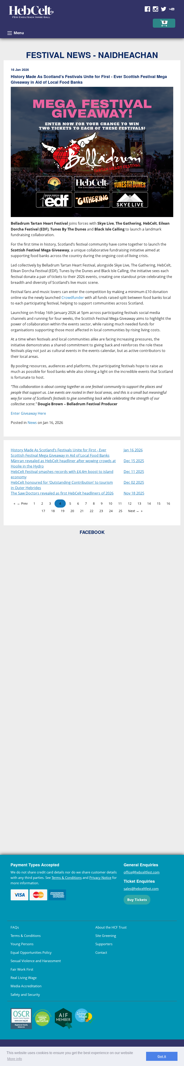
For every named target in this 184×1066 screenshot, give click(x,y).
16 (168, 503)
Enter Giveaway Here (28, 413)
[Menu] (9, 33)
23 (101, 511)
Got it (162, 1056)
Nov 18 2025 (134, 493)
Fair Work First (22, 969)
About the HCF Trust (111, 927)
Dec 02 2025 (134, 482)
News (32, 422)
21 (82, 511)
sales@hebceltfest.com (141, 888)
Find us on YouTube (171, 9)
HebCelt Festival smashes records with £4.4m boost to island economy (62, 474)
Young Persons (22, 944)
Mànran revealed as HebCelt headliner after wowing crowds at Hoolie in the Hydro (63, 463)
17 (43, 511)
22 (91, 511)
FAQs (15, 927)
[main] (92, 250)
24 (111, 511)
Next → (133, 511)
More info (14, 1059)
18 (53, 511)
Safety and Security (25, 994)
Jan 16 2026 (133, 450)
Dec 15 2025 (134, 460)
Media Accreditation (26, 986)
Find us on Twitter (163, 9)
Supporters (103, 944)
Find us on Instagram (155, 9)
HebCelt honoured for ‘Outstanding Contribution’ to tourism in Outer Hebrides (62, 485)
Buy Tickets (137, 899)
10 (110, 503)
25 (120, 511)
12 (129, 503)
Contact (101, 952)
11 (120, 503)
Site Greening (105, 935)
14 (149, 503)
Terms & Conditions (67, 877)
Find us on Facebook (147, 9)
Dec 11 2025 (134, 471)
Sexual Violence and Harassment (36, 961)
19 (62, 511)
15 (158, 503)
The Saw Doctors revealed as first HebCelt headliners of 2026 (62, 493)
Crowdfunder (72, 297)
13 (139, 503)
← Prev (22, 503)
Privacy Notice (100, 877)
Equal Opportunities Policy (31, 952)
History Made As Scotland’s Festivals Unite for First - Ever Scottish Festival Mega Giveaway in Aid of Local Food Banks (60, 453)
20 (72, 511)
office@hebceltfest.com (142, 872)
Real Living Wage (24, 977)
